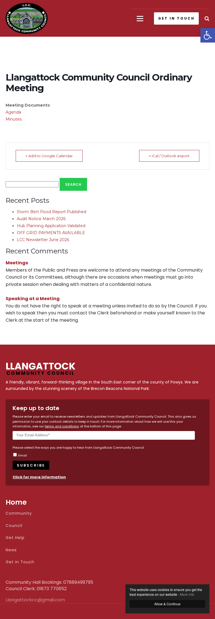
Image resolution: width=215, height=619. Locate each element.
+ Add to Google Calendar (49, 156)
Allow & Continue (167, 603)
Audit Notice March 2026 (41, 218)
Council (14, 526)
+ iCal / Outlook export (169, 156)
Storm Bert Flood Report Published (51, 211)
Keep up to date (36, 408)
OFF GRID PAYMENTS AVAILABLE (51, 232)
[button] (207, 35)
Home (16, 502)
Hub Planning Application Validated (51, 225)
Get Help (15, 538)
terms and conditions (62, 426)
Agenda (13, 112)
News (11, 550)
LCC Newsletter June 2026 (43, 239)
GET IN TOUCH (176, 18)
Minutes (14, 119)
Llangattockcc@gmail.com (20, 600)
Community (19, 513)
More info (187, 594)
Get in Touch (20, 562)
